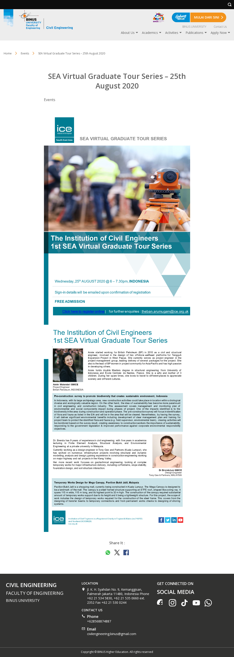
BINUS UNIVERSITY (194, 27)
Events (25, 53)
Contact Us (220, 27)
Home (8, 53)
